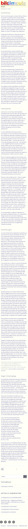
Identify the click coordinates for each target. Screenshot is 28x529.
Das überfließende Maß (15, 497)
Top (26, 527)
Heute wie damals (14, 509)
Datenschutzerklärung (12, 525)
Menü (3, 6)
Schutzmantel (13, 506)
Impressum (3, 525)
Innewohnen (13, 512)
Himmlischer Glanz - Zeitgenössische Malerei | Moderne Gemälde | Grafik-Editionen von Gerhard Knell (13, 502)
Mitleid (6, 503)
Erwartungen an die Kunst (7, 486)
